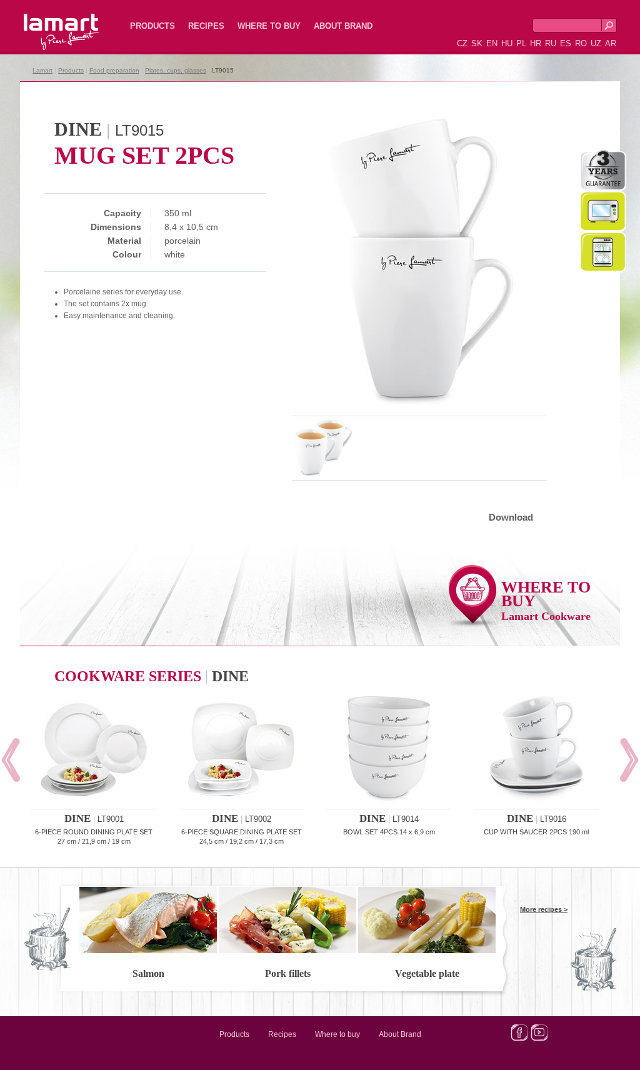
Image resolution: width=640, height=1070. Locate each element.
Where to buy (269, 26)
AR (610, 43)
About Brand (343, 26)
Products (152, 26)
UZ (596, 43)
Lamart (48, 21)
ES (565, 43)
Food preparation (114, 70)
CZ (462, 43)
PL (521, 43)
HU (506, 43)
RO (581, 43)
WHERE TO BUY (546, 600)
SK (476, 43)
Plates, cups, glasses (175, 70)
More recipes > (544, 909)
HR (535, 43)
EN (492, 43)
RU (550, 43)
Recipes (206, 26)
